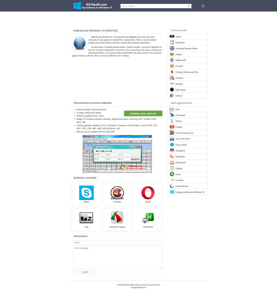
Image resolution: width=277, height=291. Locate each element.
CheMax (178, 127)
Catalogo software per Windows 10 (189, 192)
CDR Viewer (180, 90)
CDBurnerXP (180, 60)
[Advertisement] (138, 19)
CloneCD (179, 66)
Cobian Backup (181, 186)
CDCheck (179, 78)
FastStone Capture (117, 227)
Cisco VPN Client (182, 139)
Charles (178, 121)
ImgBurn (179, 54)
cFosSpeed (180, 115)
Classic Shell (180, 145)
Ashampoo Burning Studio (186, 48)
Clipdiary (179, 168)
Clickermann (180, 163)
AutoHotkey (148, 227)
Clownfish (179, 180)
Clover (178, 174)
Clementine (180, 157)
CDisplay (179, 84)
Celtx (177, 109)
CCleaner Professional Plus (186, 72)
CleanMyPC (180, 151)
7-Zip (86, 227)
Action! (178, 37)
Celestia (178, 96)
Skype (86, 202)
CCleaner (117, 202)
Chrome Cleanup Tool (184, 133)
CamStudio (180, 43)
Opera (148, 202)
